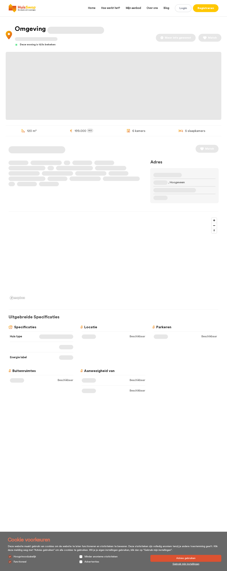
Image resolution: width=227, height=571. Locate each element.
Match (212, 37)
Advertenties (91, 562)
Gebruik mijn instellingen (186, 564)
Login (183, 8)
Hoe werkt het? (110, 8)
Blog (166, 8)
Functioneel (19, 562)
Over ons (152, 8)
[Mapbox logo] (17, 298)
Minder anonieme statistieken (101, 556)
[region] (113, 258)
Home (91, 8)
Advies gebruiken (185, 558)
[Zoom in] (214, 220)
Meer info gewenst (178, 37)
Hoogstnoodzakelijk (24, 556)
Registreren (206, 8)
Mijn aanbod (133, 8)
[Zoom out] (214, 225)
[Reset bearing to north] (214, 230)
